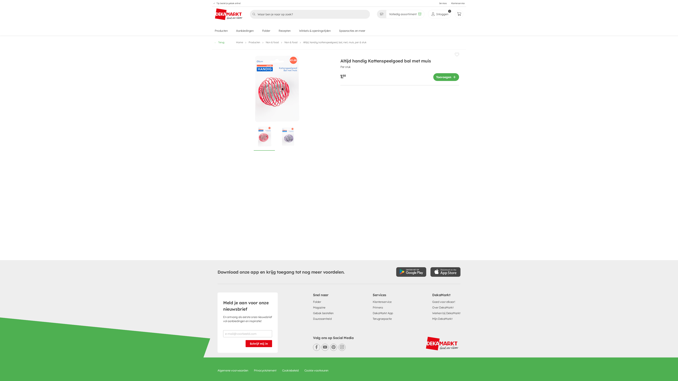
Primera (378, 307)
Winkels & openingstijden (315, 30)
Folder (266, 30)
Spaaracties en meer (352, 30)
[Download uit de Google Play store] (411, 272)
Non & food (272, 42)
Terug (221, 42)
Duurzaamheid (322, 318)
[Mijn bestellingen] (459, 14)
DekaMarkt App (383, 313)
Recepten (285, 30)
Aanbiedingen (245, 30)
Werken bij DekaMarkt (446, 313)
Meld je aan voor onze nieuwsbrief (246, 306)
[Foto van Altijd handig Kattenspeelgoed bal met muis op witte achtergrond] (264, 138)
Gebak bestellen (323, 313)
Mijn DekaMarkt (442, 318)
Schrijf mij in (259, 343)
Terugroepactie (382, 318)
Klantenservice (458, 3)
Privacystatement (265, 370)
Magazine (319, 307)
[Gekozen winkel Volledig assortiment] (381, 14)
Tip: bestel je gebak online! (228, 3)
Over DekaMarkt (442, 307)
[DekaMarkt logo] (229, 14)
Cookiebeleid (290, 370)
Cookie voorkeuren (316, 370)
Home (239, 42)
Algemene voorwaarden (233, 370)
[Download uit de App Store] (445, 272)
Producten (221, 30)
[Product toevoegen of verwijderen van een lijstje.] (457, 54)
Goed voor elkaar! (443, 302)
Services (443, 3)
